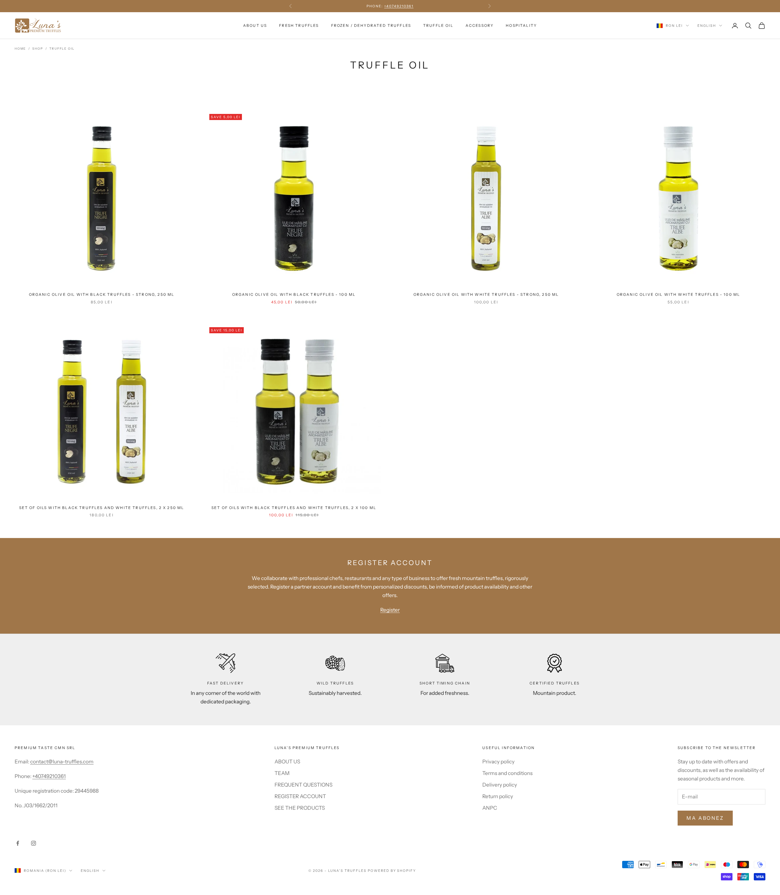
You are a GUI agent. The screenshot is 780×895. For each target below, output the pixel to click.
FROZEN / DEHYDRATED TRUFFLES (371, 25)
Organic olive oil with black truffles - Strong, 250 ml (102, 294)
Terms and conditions (507, 773)
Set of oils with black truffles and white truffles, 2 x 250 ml (101, 507)
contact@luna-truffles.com (62, 762)
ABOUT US (255, 25)
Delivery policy (499, 785)
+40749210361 (49, 776)
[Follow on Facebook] (18, 843)
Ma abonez (705, 818)
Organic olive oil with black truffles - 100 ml (294, 294)
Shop (37, 49)
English (706, 25)
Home (20, 49)
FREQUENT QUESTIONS (303, 785)
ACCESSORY (480, 25)
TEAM (282, 773)
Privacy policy (498, 762)
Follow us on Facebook (390, 6)
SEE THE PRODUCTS (300, 808)
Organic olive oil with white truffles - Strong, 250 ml (486, 294)
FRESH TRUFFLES (299, 25)
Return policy (497, 796)
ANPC (489, 808)
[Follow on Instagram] (33, 843)
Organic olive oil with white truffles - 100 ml (678, 294)
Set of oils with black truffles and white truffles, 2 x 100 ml (293, 507)
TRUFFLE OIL (438, 25)
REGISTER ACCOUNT (300, 796)
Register (390, 610)
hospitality (521, 25)
